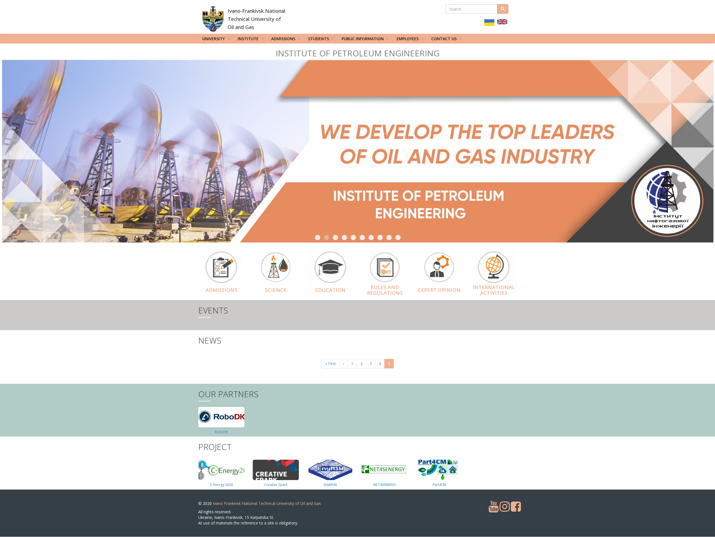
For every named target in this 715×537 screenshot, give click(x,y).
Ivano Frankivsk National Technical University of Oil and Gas (267, 503)
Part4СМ (439, 484)
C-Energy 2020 (221, 484)
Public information (361, 40)
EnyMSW (330, 484)
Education (330, 290)
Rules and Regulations (385, 290)
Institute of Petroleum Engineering (358, 53)
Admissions (221, 290)
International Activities (494, 290)
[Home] (212, 19)
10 (398, 237)
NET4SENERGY (384, 484)
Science (276, 290)
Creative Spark (275, 484)
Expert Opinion (439, 290)
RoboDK (221, 432)
